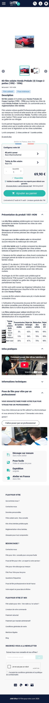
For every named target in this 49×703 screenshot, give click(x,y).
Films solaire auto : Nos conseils (17, 518)
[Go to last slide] (3, 71)
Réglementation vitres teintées (16, 529)
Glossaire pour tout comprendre (17, 535)
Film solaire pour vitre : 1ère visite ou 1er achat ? (22, 604)
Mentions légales (11, 632)
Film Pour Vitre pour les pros (15, 572)
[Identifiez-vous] (41, 3)
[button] (24, 71)
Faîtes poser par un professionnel (20, 423)
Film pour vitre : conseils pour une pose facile (21, 555)
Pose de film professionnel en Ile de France (20, 584)
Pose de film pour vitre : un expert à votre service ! (23, 561)
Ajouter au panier (26, 193)
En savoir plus (7, 137)
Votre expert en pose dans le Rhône (18, 589)
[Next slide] (45, 71)
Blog (7, 638)
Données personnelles (13, 512)
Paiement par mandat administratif (18, 621)
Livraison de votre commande (16, 609)
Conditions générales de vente (16, 626)
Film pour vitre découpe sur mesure (18, 567)
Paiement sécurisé (12, 615)
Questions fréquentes (13, 578)
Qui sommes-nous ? (12, 501)
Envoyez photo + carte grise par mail (19, 186)
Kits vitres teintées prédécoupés (17, 524)
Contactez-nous (11, 507)
